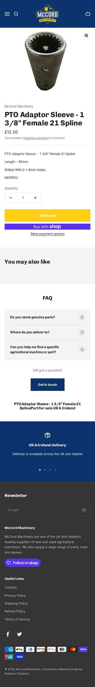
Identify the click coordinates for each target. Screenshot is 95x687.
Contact (11, 587)
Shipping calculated (36, 138)
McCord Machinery (19, 106)
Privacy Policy (15, 595)
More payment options (48, 234)
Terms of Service (17, 619)
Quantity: (11, 188)
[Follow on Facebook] (8, 634)
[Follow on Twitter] (19, 634)
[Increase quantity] (35, 197)
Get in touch (47, 384)
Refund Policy (15, 611)
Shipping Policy (16, 603)
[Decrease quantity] (10, 197)
